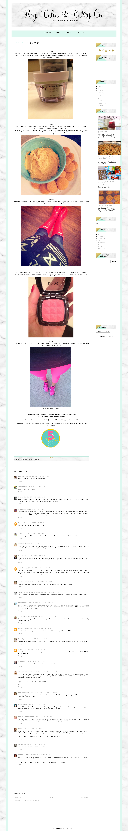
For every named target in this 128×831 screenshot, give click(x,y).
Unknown (21, 649)
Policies (81, 32)
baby (99, 95)
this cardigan (79, 203)
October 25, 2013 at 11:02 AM (39, 568)
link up (33, 423)
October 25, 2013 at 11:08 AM (42, 581)
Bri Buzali (21, 704)
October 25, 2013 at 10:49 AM (35, 556)
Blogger (110, 336)
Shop (58, 32)
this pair (25, 203)
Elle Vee (21, 744)
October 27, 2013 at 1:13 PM (44, 716)
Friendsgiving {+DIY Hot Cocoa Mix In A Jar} (106, 157)
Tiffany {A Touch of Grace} (27, 692)
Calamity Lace (23, 639)
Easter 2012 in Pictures (106, 181)
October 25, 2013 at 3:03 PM (36, 661)
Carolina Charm (23, 543)
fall (26, 459)
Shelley (20, 533)
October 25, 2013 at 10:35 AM (34, 533)
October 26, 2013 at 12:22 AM (47, 692)
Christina (21, 556)
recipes (37, 459)
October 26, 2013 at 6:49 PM (35, 704)
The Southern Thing (25, 602)
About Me (47, 32)
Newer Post (18, 797)
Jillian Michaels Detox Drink (105, 132)
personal (101, 105)
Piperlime (101, 244)
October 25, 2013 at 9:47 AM (39, 476)
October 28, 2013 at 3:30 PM (40, 754)
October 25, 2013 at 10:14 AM (34, 497)
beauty (22, 459)
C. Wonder (101, 236)
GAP (99, 240)
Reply (20, 481)
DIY (99, 88)
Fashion (31, 459)
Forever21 (101, 238)
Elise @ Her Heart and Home (28, 671)
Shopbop (101, 247)
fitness (100, 99)
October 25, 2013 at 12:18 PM (45, 616)
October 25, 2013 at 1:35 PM (35, 649)
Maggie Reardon (24, 754)
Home (52, 797)
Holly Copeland (23, 568)
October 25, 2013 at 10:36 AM (39, 543)
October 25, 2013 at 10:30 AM (34, 523)
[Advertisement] (106, 294)
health (100, 101)
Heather (21, 486)
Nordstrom (101, 242)
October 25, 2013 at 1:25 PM (38, 639)
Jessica (21, 497)
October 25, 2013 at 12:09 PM (42, 602)
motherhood (102, 103)
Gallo (46, 420)
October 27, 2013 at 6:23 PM (33, 728)
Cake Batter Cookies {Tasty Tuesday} (105, 206)
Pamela (20, 523)
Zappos (65, 420)
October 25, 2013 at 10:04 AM (34, 486)
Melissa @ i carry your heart (28, 592)
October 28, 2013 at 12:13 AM (34, 744)
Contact (69, 32)
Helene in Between (24, 581)
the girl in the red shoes (26, 616)
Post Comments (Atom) (31, 800)
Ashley (20, 728)
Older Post (85, 797)
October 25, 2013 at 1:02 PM (42, 628)
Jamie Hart (21, 661)
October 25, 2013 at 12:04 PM (48, 592)
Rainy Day (69, 828)
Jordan (20, 509)
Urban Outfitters (103, 249)
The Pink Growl (23, 476)
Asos (99, 234)
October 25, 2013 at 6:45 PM (48, 671)
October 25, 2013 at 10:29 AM (33, 509)
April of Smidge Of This (26, 716)
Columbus (101, 86)
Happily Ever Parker (25, 628)
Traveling (101, 92)
